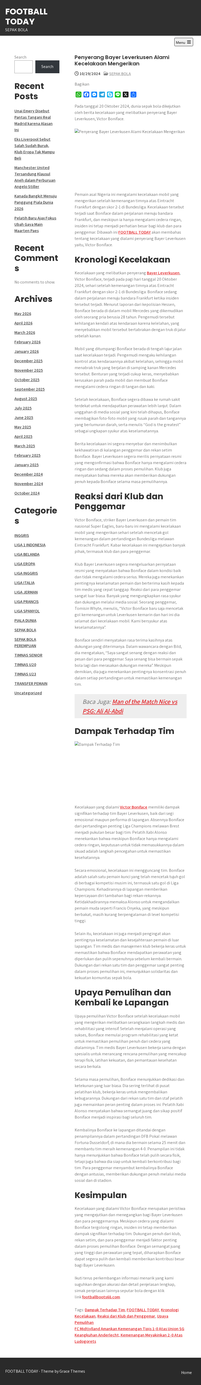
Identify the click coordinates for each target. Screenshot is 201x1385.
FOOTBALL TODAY (26, 16)
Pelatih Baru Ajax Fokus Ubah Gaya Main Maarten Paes (35, 224)
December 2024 (28, 474)
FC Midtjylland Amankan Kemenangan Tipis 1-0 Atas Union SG (129, 1328)
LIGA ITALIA (24, 582)
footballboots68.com (101, 1297)
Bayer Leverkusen (163, 273)
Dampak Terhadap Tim (105, 1310)
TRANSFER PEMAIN (30, 683)
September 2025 (29, 389)
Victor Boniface (133, 807)
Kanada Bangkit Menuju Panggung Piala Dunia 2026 (35, 202)
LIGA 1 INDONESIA (30, 545)
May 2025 (22, 427)
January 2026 (26, 351)
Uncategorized (28, 693)
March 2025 (24, 446)
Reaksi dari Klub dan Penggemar (126, 1316)
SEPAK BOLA (120, 73)
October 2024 (27, 493)
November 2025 (28, 370)
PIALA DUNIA (25, 620)
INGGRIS (21, 535)
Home (186, 1372)
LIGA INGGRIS (26, 573)
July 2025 (23, 408)
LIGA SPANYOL (27, 611)
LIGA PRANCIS (26, 601)
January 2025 (26, 465)
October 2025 (27, 379)
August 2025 (25, 398)
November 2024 (28, 483)
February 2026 (27, 342)
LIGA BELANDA (27, 554)
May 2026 (22, 313)
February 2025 (27, 455)
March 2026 (24, 332)
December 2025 (28, 361)
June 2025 (23, 417)
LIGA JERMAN (26, 592)
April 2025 (23, 436)
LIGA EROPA (24, 563)
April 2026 (23, 323)
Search (20, 57)
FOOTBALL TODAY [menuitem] (134, 232)
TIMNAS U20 (25, 664)
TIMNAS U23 (25, 674)
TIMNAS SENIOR (28, 655)
